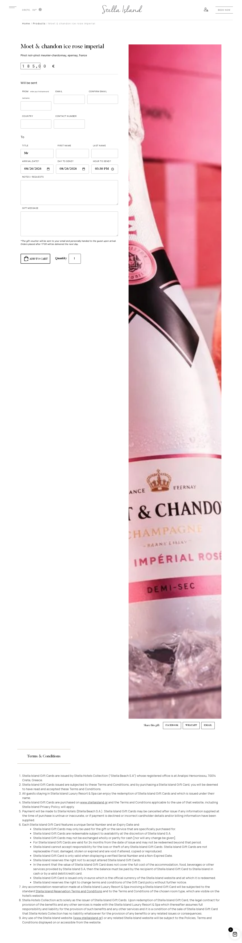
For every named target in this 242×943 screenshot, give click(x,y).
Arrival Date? (30, 161)
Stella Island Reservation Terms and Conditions (69, 891)
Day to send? (66, 161)
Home (26, 23)
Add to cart (38, 259)
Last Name (99, 145)
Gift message (30, 208)
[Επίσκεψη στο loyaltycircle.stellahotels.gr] (206, 10)
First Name (64, 145)
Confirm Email (98, 91)
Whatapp (191, 725)
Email (59, 91)
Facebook (172, 725)
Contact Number (66, 116)
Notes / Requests (33, 176)
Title (25, 145)
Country (27, 116)
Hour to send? (102, 161)
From (35, 94)
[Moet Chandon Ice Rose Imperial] (12, 7)
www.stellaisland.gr (94, 802)
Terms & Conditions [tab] (44, 756)
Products (39, 23)
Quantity (61, 258)
